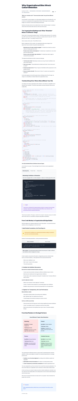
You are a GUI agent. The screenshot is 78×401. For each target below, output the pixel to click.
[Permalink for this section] (38, 32)
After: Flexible (47, 241)
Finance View (39, 170)
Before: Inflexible (30, 241)
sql (22, 12)
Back (53, 11)
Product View (33, 170)
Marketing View (26, 170)
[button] (55, 11)
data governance (26, 12)
